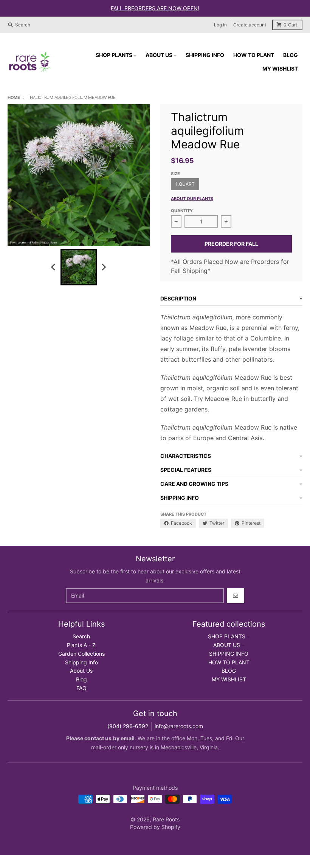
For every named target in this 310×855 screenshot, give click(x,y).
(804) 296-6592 (127, 726)
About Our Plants (192, 198)
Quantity (182, 210)
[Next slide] (103, 267)
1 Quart (185, 184)
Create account (249, 25)
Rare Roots (166, 819)
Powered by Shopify (155, 827)
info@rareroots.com (179, 726)
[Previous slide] (53, 267)
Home (14, 97)
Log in (220, 25)
